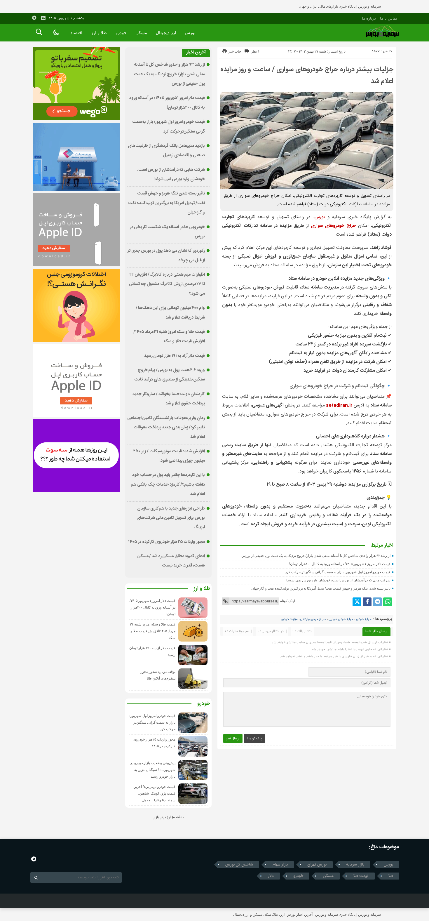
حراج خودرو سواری (341, 619)
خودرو (121, 32)
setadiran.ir (339, 405)
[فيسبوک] (367, 601)
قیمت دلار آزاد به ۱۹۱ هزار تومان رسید (174, 355)
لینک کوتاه (287, 601)
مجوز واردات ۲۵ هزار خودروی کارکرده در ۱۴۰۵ (166, 541)
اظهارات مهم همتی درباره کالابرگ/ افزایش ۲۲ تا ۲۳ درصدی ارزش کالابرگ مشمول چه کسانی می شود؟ (167, 284)
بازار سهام (280, 864)
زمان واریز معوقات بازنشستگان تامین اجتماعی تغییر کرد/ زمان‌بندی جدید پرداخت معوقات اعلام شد (166, 428)
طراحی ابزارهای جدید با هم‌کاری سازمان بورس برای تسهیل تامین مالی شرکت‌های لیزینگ (171, 518)
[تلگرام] (377, 601)
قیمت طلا (361, 876)
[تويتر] (357, 601)
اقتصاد (76, 32)
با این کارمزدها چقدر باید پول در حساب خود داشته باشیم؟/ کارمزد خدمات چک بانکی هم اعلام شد (168, 485)
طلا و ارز (99, 32)
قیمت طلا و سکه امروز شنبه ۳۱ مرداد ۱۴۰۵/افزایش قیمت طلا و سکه (152, 631)
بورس (190, 32)
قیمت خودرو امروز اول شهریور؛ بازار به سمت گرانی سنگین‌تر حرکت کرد (337, 572)
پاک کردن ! (254, 738)
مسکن (141, 32)
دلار (271, 876)
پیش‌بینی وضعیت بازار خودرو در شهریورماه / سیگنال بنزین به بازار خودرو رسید (152, 769)
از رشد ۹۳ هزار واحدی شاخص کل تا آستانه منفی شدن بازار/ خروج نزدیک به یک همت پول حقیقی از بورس (315, 556)
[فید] (43, 18)
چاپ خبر (235, 51)
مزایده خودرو (289, 619)
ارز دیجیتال (166, 32)
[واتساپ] (387, 601)
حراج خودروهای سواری (333, 226)
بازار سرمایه (355, 864)
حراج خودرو (364, 619)
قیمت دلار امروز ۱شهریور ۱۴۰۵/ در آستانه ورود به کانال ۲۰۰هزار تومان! (339, 564)
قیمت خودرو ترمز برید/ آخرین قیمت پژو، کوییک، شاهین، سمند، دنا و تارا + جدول (154, 793)
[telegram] (34, 18)
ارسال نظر (233, 738)
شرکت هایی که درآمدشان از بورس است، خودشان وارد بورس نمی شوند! (338, 580)
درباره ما (369, 18)
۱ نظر (255, 51)
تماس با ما (388, 18)
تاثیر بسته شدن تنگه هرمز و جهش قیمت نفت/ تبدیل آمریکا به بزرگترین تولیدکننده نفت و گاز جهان (321, 588)
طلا (390, 876)
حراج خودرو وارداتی (313, 619)
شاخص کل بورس (239, 864)
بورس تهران (317, 864)
